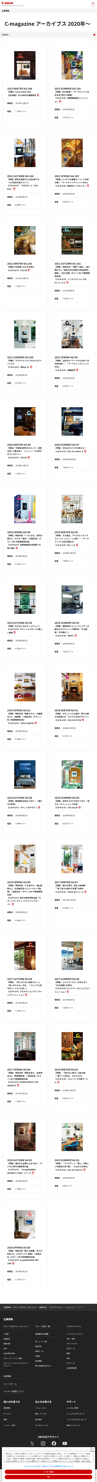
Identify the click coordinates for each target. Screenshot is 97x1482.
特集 (5, 1419)
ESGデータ (71, 1348)
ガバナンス (71, 1363)
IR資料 (37, 1356)
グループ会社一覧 (42, 1326)
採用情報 (7, 1376)
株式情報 (38, 1361)
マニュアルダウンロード (76, 1414)
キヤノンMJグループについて (25, 1307)
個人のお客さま (12, 1401)
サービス (7, 1414)
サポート (71, 1401)
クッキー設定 (48, 1472)
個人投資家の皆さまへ (43, 1366)
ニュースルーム (10, 1383)
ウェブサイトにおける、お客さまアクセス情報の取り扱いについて (48, 1466)
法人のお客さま (43, 1401)
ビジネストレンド (41, 1425)
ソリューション (41, 1408)
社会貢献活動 (72, 1368)
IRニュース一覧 (41, 1341)
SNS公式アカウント (48, 1436)
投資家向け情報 (41, 1333)
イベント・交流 (9, 1425)
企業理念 (7, 1339)
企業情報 (5, 10)
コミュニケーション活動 (13, 1358)
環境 (68, 1353)
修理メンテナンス (73, 1425)
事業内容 (43, 1307)
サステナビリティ (74, 1326)
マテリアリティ (72, 1343)
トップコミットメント (75, 1334)
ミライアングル (55, 1307)
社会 (68, 1358)
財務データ (39, 1351)
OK (48, 1477)
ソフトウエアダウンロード (76, 1419)
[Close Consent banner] (93, 1449)
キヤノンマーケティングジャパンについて (16, 1364)
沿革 (5, 1348)
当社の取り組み (9, 1353)
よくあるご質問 (72, 1408)
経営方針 (38, 1346)
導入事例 (38, 1419)
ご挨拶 (6, 1334)
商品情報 (7, 1408)
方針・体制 (71, 1339)
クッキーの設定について (14, 1391)
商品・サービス (41, 1414)
